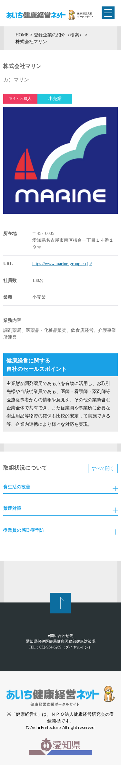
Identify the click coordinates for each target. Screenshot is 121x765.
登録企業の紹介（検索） (59, 34)
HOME (22, 34)
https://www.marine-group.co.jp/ (62, 263)
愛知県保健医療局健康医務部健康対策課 (61, 641)
